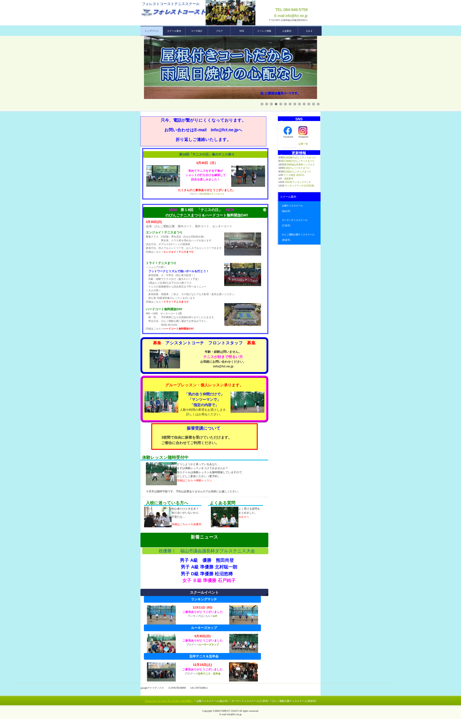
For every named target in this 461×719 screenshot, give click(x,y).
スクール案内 (174, 31)
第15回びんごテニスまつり (297, 171)
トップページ (152, 31)
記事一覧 (303, 143)
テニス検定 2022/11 (294, 175)
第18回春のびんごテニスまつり (299, 157)
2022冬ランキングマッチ (298, 182)
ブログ (219, 31)
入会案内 (286, 31)
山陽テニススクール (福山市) (299, 208)
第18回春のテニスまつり (212, 194)
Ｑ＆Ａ (309, 31)
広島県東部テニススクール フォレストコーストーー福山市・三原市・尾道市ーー (173, 12)
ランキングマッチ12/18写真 (299, 185)
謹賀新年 (288, 178)
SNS (241, 31)
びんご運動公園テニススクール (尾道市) (299, 237)
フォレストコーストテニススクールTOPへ (169, 701)
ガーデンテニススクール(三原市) (249, 701)
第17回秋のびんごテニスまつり (298, 161)
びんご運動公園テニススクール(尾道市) (294, 701)
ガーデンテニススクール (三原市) (299, 223)
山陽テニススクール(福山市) (212, 701)
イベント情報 (264, 31)
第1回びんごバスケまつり (296, 168)
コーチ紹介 (197, 31)
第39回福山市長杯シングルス (299, 164)
